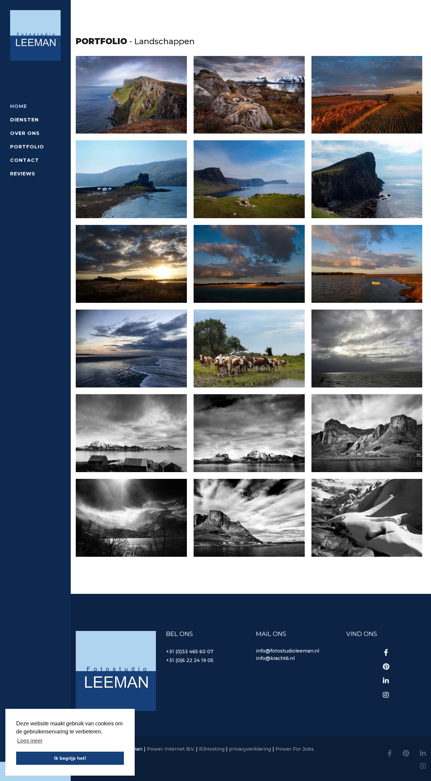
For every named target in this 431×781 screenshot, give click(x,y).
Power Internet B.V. (171, 749)
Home (18, 106)
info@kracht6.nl (275, 658)
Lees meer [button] (29, 741)
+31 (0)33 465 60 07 (189, 651)
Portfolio (27, 147)
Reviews (22, 174)
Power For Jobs (294, 749)
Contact (24, 160)
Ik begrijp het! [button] (70, 758)
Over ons (25, 133)
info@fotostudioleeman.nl (287, 651)
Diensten (24, 120)
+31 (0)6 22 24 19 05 (189, 660)
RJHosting (212, 749)
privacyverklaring (250, 749)
